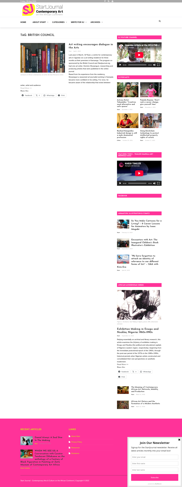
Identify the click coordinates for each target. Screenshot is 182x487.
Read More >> (26, 88)
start (70, 51)
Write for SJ (77, 22)
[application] (139, 54)
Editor (119, 140)
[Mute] (154, 65)
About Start (39, 22)
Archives (95, 22)
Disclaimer (75, 453)
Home (23, 22)
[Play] (120, 65)
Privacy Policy (76, 442)
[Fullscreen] (158, 65)
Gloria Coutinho (25, 468)
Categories (58, 22)
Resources (75, 448)
